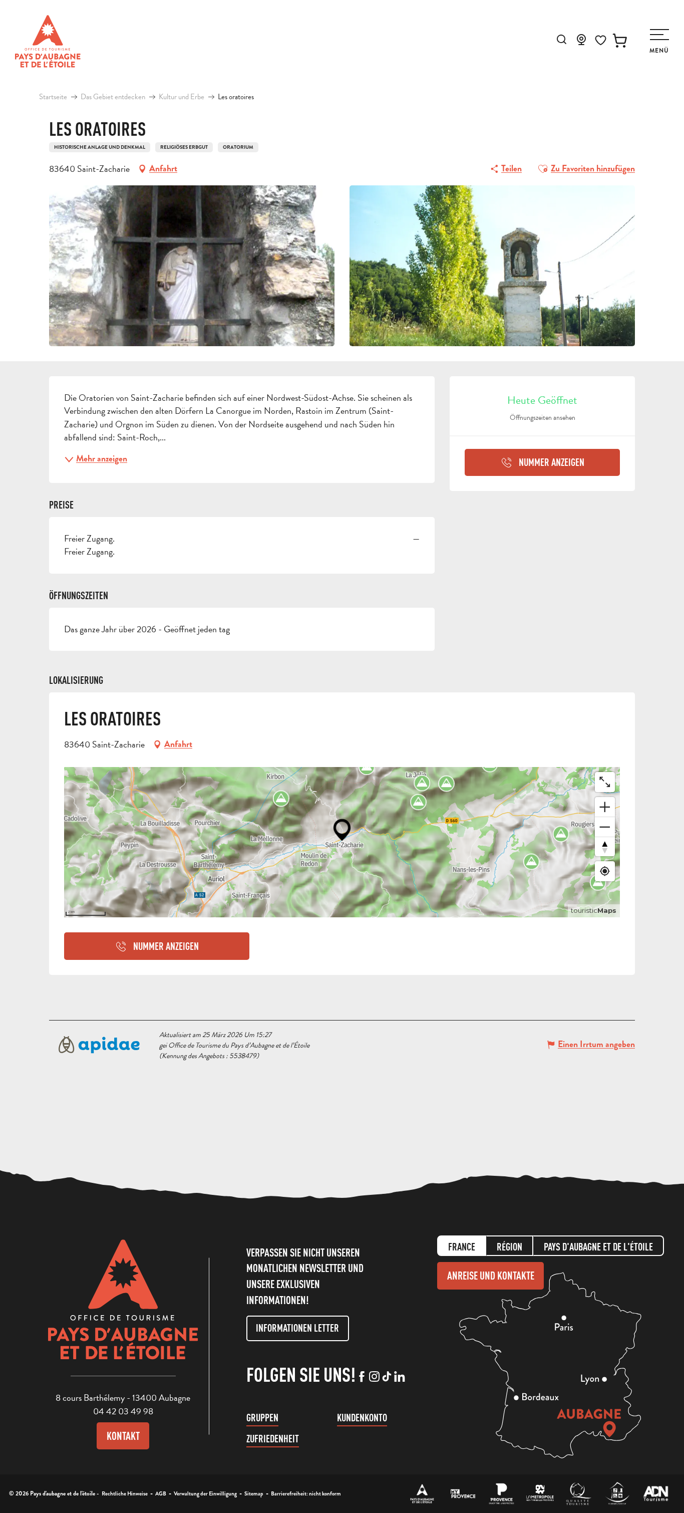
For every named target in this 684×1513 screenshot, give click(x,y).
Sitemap (253, 1493)
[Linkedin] (399, 1377)
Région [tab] (509, 1246)
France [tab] (461, 1246)
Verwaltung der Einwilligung (205, 1493)
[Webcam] (581, 43)
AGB (160, 1493)
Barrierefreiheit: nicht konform (306, 1493)
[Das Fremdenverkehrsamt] (422, 1493)
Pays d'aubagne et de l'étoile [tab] (598, 1246)
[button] (561, 39)
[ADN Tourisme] (655, 1493)
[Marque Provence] (501, 1493)
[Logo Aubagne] (123, 1307)
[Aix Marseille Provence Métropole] (540, 1493)
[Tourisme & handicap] (617, 1493)
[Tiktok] (387, 1377)
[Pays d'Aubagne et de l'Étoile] (48, 41)
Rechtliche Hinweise (125, 1493)
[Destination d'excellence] (578, 1493)
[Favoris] (600, 40)
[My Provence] (463, 1493)
